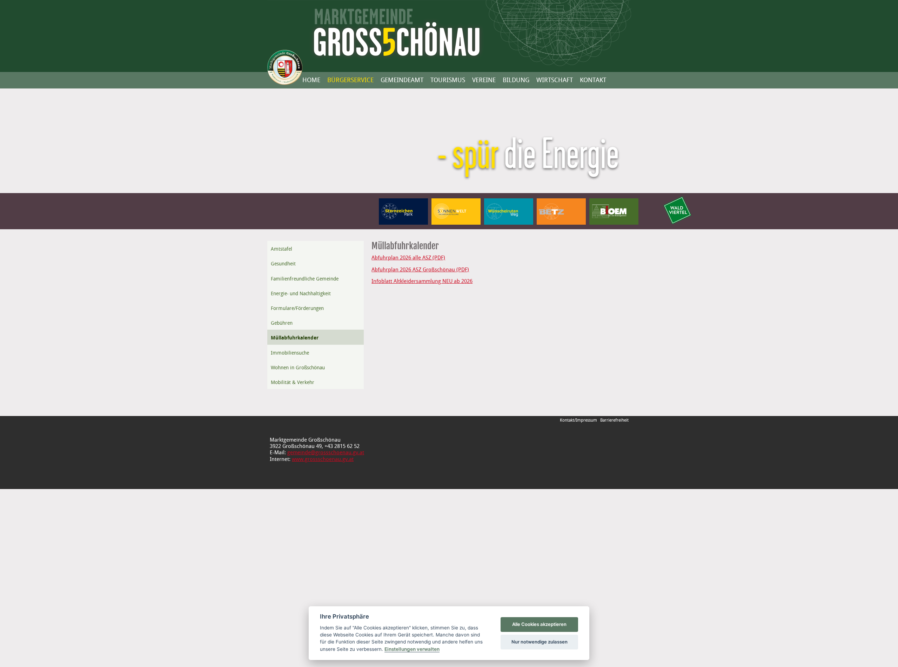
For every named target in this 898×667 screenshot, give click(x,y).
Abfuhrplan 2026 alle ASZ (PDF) (408, 258)
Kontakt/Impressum (578, 420)
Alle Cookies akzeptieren (539, 624)
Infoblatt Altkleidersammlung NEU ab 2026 (422, 281)
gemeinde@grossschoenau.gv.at (325, 453)
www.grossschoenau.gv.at (323, 459)
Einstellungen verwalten (412, 649)
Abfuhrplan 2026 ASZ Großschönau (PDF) (420, 270)
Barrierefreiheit (614, 420)
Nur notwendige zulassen (539, 642)
